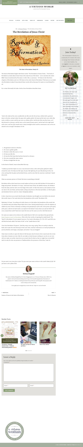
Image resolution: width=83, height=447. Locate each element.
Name (6, 385)
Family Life (32, 20)
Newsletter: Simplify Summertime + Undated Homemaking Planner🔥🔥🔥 (9, 346)
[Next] (55, 335)
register (66, 64)
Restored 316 (78, 444)
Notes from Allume (44, 344)
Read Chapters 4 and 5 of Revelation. (12, 217)
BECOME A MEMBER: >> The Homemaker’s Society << (68, 2)
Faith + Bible (25, 20)
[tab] (29, 350)
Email (32, 385)
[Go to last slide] (2, 335)
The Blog (11, 20)
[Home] (16, 29)
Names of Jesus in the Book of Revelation (13, 294)
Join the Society (60, 20)
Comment (7, 362)
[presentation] (10, 332)
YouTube (52, 20)
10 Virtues (17, 20)
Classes (47, 20)
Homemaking (40, 20)
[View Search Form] (79, 2)
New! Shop (70, 20)
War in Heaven (52, 294)
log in (64, 66)
